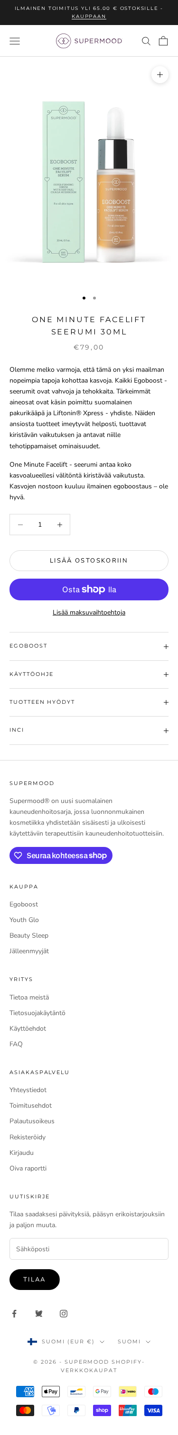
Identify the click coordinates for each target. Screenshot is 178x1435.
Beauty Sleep (28, 935)
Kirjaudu (21, 1152)
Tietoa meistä (29, 997)
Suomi (129, 1341)
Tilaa (34, 1279)
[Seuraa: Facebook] (14, 1313)
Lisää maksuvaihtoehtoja (89, 612)
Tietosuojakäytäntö (37, 1012)
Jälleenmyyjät (29, 951)
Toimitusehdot (30, 1105)
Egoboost (23, 904)
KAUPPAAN (89, 16)
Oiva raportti (28, 1168)
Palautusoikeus (32, 1121)
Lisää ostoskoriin (89, 560)
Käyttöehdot (27, 1028)
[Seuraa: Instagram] (63, 1313)
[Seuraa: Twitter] (39, 1313)
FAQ (16, 1044)
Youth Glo (24, 919)
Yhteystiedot (28, 1089)
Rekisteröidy (27, 1137)
